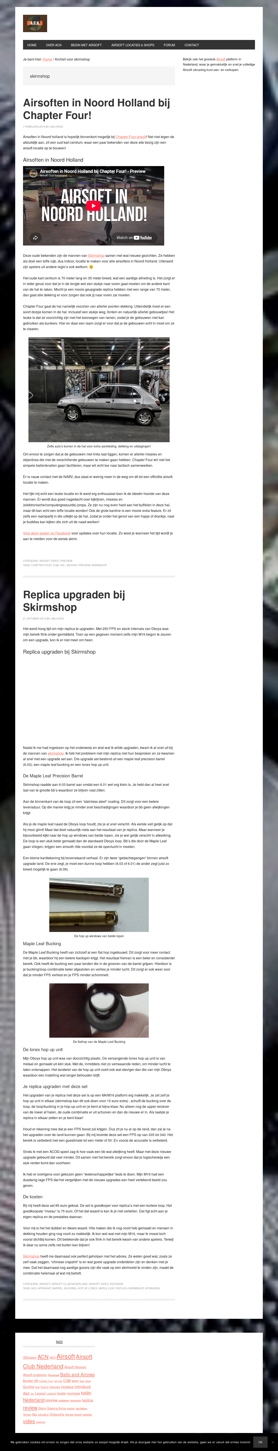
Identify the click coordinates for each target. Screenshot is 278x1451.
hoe (37, 1387)
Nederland (34, 1399)
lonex (92, 1288)
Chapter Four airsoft (131, 136)
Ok (260, 1442)
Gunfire (28, 1386)
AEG (33, 1288)
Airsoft (44, 1284)
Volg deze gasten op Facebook (47, 533)
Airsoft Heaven (75, 1366)
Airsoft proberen (35, 1374)
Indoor (71, 565)
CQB (56, 565)
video (29, 1421)
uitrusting (43, 1414)
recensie (75, 1400)
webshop (40, 1422)
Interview (55, 1387)
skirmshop (99, 565)
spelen (71, 1408)
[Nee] (272, 1442)
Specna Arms (56, 1408)
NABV (86, 1393)
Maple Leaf (106, 1288)
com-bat (58, 1381)
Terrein (27, 1414)
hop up (82, 1288)
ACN (43, 1356)
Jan (32, 1393)
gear (75, 1380)
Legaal (40, 1393)
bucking (70, 1288)
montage (73, 1393)
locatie (61, 1393)
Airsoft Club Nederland (52, 23)
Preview (66, 560)
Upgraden (152, 1288)
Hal (62, 565)
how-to (45, 1387)
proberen (63, 1400)
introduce (67, 1386)
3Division (30, 1357)
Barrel (57, 1288)
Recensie (116, 1284)
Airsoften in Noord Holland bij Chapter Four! (96, 108)
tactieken (81, 1408)
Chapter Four (41, 565)
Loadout (51, 1393)
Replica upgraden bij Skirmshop (74, 600)
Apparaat (44, 1288)
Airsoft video (49, 560)
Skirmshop (96, 255)
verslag (87, 1414)
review (30, 1407)
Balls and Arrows (77, 1374)
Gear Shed (85, 1381)
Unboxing (57, 1414)
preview (84, 565)
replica (121, 1288)
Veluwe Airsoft (73, 1414)
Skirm (42, 1408)
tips (34, 1414)
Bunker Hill (30, 1380)
